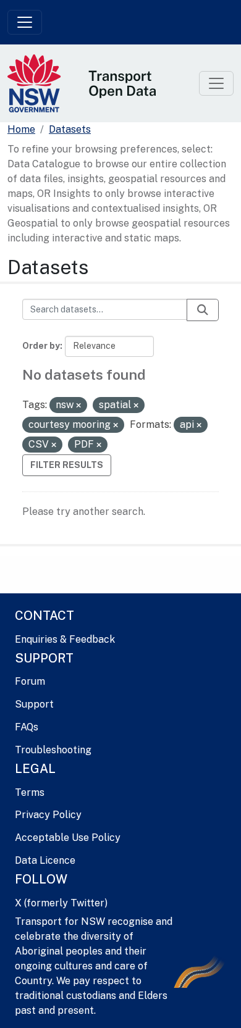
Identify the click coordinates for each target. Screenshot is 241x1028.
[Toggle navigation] (24, 22)
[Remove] (78, 405)
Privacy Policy (48, 815)
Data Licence (45, 860)
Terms (29, 792)
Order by (41, 346)
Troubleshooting (53, 750)
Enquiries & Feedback (65, 639)
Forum (30, 681)
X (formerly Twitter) (61, 903)
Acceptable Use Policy (67, 837)
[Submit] (203, 310)
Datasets (70, 129)
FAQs (26, 727)
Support (34, 704)
